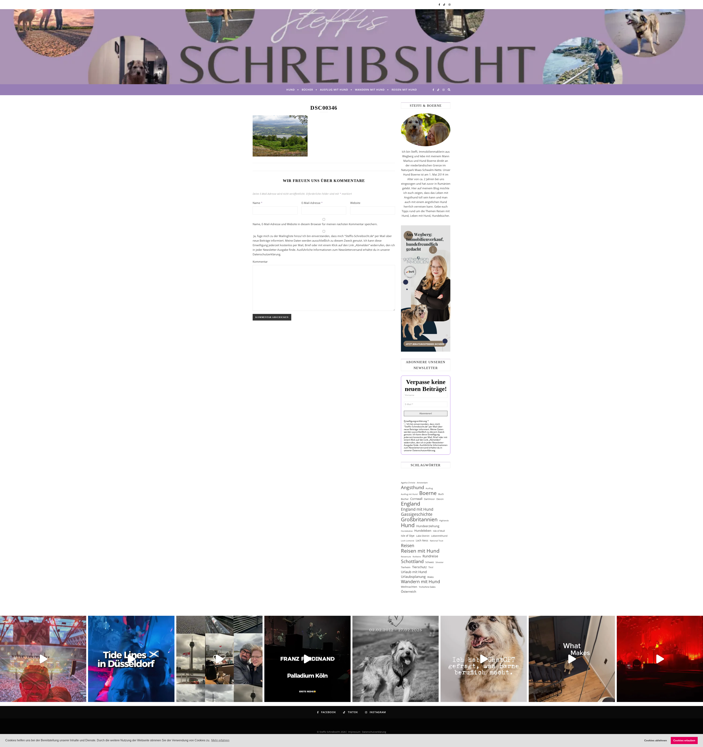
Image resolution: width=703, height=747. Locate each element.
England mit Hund (417, 509)
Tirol (430, 567)
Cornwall (416, 499)
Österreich (408, 591)
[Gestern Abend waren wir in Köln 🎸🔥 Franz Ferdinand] (307, 659)
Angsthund (412, 487)
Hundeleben (422, 531)
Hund (290, 89)
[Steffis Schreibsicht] (351, 46)
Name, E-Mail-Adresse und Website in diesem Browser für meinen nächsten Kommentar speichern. (315, 224)
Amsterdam (422, 482)
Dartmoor (429, 499)
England (410, 503)
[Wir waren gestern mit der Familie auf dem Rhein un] (219, 659)
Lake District (422, 535)
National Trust (436, 540)
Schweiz (429, 562)
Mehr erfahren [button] (220, 740)
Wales (430, 577)
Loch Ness (422, 540)
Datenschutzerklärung (374, 731)
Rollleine (417, 556)
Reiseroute (406, 556)
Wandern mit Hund (370, 89)
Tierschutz (419, 567)
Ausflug (429, 488)
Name (257, 203)
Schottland (412, 561)
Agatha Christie (408, 482)
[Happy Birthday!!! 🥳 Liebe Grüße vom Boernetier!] (572, 659)
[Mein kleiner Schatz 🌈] (395, 659)
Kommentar (260, 261)
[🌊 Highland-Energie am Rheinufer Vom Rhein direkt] (131, 659)
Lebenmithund (439, 535)
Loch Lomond (407, 540)
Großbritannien (419, 519)
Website (355, 203)
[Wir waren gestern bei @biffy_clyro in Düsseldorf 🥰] (660, 659)
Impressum (354, 731)
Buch (441, 494)
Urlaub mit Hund (414, 572)
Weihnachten (409, 586)
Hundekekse (407, 531)
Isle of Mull (439, 530)
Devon (440, 499)
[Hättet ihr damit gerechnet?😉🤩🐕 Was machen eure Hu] (483, 659)
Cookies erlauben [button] (684, 740)
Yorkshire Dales (427, 586)
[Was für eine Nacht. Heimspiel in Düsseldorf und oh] (43, 659)
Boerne (428, 493)
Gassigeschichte (416, 514)
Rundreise (430, 556)
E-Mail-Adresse (312, 203)
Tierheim (405, 567)
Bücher (307, 89)
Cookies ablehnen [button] (655, 740)
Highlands (444, 520)
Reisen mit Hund (404, 89)
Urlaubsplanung (413, 576)
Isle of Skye (407, 535)
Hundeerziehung (427, 526)
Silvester (439, 562)
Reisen (407, 545)
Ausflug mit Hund (334, 89)
